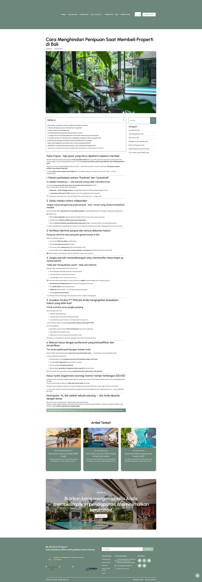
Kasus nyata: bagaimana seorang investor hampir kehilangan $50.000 (69, 143)
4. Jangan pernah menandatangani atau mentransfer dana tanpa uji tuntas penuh (73, 135)
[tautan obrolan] (197, 575)
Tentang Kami (72, 14)
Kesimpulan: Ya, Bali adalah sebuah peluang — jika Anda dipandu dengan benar (72, 145)
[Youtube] (140, 566)
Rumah (63, 14)
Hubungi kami (125, 14)
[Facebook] (140, 560)
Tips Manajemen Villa (63, 450)
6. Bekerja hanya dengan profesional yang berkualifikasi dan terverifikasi (70, 140)
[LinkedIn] (149, 560)
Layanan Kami (83, 14)
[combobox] (139, 120)
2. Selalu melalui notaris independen (59, 130)
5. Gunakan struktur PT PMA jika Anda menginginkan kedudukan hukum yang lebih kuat (74, 138)
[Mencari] (153, 120)
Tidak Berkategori (101, 450)
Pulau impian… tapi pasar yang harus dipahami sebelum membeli (68, 125)
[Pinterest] (144, 566)
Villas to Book (96, 14)
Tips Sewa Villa (138, 450)
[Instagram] (144, 560)
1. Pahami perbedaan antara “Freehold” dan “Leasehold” (65, 128)
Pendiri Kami (109, 14)
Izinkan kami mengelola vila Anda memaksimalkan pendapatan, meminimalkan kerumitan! (76, 148)
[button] (124, 120)
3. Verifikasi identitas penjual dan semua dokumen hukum (65, 133)
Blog (117, 14)
